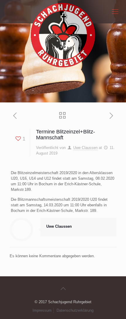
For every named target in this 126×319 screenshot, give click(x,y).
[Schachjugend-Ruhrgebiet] (63, 11)
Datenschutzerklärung (75, 310)
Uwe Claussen (85, 147)
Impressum (42, 310)
